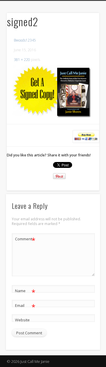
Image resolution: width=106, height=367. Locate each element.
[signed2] (53, 92)
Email (25, 306)
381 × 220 (22, 59)
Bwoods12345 (25, 40)
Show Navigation (85, 52)
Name (25, 291)
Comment (25, 239)
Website (22, 320)
